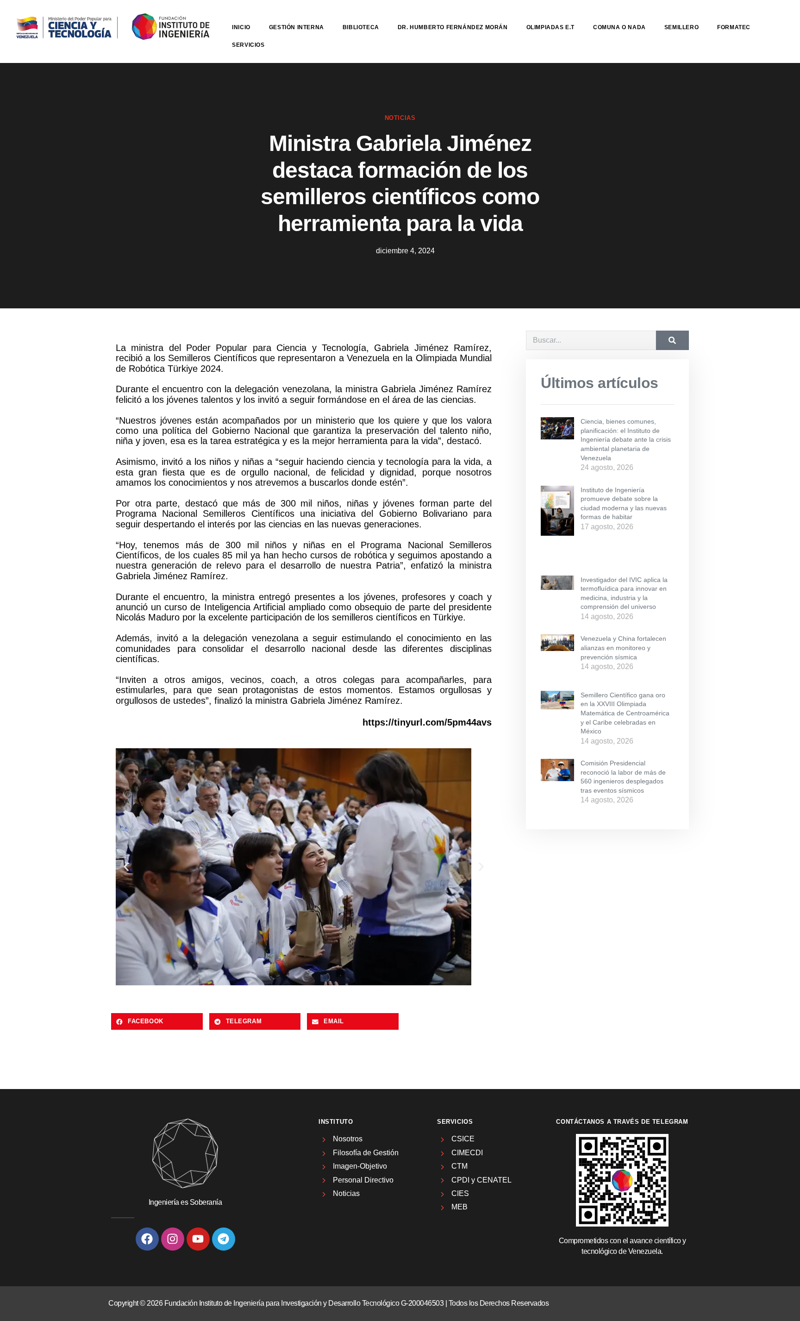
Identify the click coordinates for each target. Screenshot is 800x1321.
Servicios (248, 45)
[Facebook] (147, 1239)
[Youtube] (198, 1239)
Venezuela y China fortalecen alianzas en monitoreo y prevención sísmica (623, 647)
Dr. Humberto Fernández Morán (453, 27)
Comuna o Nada (619, 27)
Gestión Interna (296, 27)
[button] (126, 867)
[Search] (672, 340)
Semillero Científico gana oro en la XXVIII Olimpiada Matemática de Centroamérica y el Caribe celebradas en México (625, 713)
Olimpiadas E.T (550, 27)
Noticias (400, 117)
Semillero (681, 27)
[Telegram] (223, 1239)
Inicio (241, 27)
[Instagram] (172, 1239)
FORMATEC (733, 27)
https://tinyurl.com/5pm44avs (427, 722)
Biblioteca (361, 27)
